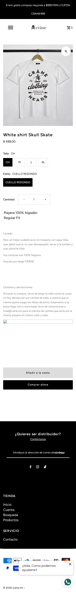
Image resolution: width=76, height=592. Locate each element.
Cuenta (8, 510)
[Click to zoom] (66, 51)
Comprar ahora (38, 384)
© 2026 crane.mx (13, 587)
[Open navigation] (10, 27)
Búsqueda (10, 515)
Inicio (7, 505)
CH (8, 162)
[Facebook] (30, 467)
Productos (10, 520)
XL (43, 162)
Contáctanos (38, 439)
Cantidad (9, 199)
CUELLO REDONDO (17, 182)
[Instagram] (37, 467)
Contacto (10, 539)
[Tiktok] (45, 467)
